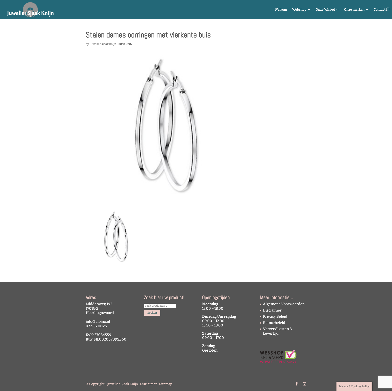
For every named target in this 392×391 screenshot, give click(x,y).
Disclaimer (272, 310)
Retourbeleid (274, 323)
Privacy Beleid (275, 316)
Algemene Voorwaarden (284, 304)
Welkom (281, 9)
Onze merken (354, 9)
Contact (379, 9)
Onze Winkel (325, 9)
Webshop (299, 9)
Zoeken (152, 312)
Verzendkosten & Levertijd (277, 331)
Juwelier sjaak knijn (103, 44)
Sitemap (165, 384)
